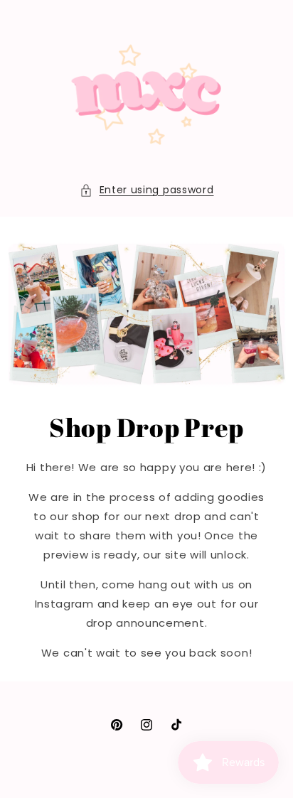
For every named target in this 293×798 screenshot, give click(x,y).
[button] (147, 190)
